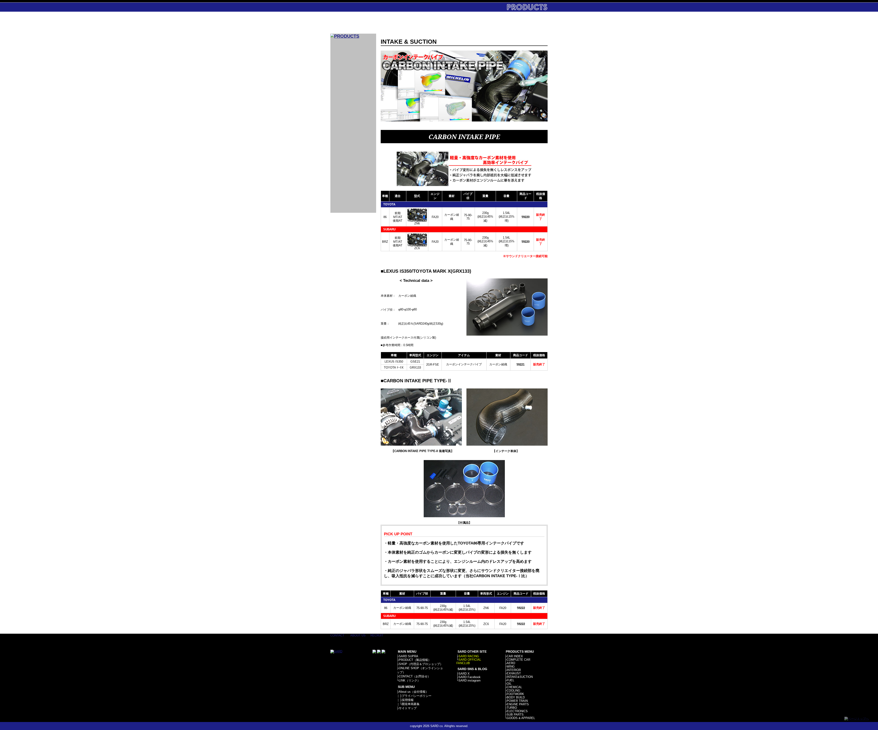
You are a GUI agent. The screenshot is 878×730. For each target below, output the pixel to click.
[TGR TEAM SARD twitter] (379, 652)
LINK (533, 23)
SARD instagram (469, 680)
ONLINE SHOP (476, 23)
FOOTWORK (515, 694)
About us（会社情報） (413, 691)
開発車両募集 (411, 704)
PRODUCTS (419, 23)
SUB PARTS (515, 714)
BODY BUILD (516, 697)
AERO (511, 663)
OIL (509, 683)
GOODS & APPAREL (521, 718)
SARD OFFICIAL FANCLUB (468, 661)
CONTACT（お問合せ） (415, 676)
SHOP (447, 23)
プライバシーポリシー (416, 696)
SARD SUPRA (408, 656)
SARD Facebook (469, 677)
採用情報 (408, 700)
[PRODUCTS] (344, 36)
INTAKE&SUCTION (520, 677)
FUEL (510, 680)
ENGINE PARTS (518, 704)
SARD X (464, 673)
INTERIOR (514, 670)
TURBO (512, 707)
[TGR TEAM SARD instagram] (383, 652)
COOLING (513, 690)
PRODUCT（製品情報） (415, 660)
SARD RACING (468, 656)
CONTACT (504, 23)
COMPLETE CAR (518, 659)
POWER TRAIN (517, 701)
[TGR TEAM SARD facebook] (374, 652)
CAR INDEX (515, 656)
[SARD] (353, 23)
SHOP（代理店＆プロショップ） (421, 664)
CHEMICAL (514, 687)
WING (511, 666)
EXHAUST (514, 673)
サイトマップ (408, 708)
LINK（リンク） (409, 680)
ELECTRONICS (517, 711)
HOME (390, 23)
